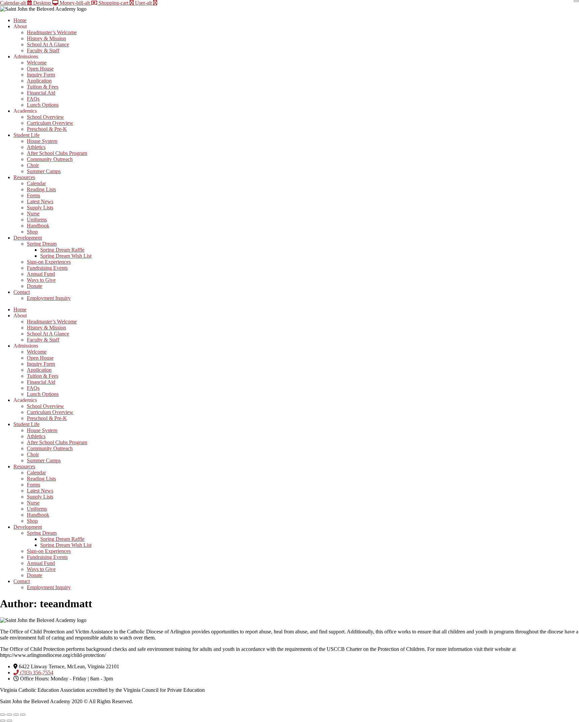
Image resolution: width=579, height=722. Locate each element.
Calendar (36, 183)
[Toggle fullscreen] (9, 715)
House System (42, 141)
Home (19, 20)
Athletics (36, 147)
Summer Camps (44, 171)
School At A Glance (48, 44)
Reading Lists (41, 189)
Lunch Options (43, 105)
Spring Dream (42, 244)
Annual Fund (41, 274)
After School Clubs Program (57, 153)
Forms (33, 195)
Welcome (37, 62)
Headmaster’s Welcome (52, 32)
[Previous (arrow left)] (2, 721)
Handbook (38, 225)
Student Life (26, 135)
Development (27, 238)
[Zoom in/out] (2, 715)
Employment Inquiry (49, 298)
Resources (24, 177)
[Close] (576, 1)
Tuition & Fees (42, 87)
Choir (33, 165)
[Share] (16, 715)
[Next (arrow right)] (9, 721)
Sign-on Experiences (49, 262)
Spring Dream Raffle (62, 250)
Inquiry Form (41, 75)
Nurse (33, 213)
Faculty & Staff (43, 50)
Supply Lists (40, 207)
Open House (40, 68)
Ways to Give (41, 280)
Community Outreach (50, 159)
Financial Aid (41, 93)
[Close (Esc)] (22, 715)
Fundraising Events (47, 268)
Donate (34, 286)
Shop (32, 232)
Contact (21, 292)
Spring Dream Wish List (65, 256)
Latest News (40, 201)
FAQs (33, 99)
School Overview (45, 117)
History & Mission (46, 38)
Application (39, 81)
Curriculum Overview (50, 123)
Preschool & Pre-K (47, 129)
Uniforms (37, 219)
